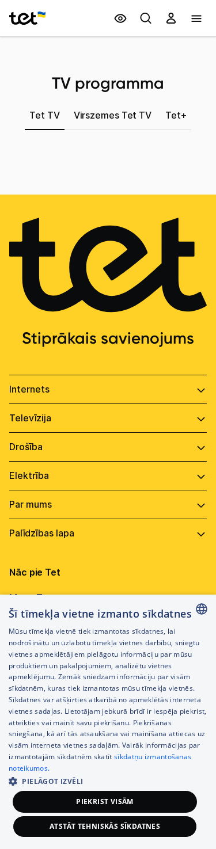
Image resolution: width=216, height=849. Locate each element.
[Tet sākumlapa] (27, 18)
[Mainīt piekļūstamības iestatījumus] (120, 18)
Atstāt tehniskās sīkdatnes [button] (105, 826)
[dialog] (108, 722)
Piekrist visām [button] (105, 801)
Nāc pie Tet (34, 572)
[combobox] (201, 609)
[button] (108, 780)
